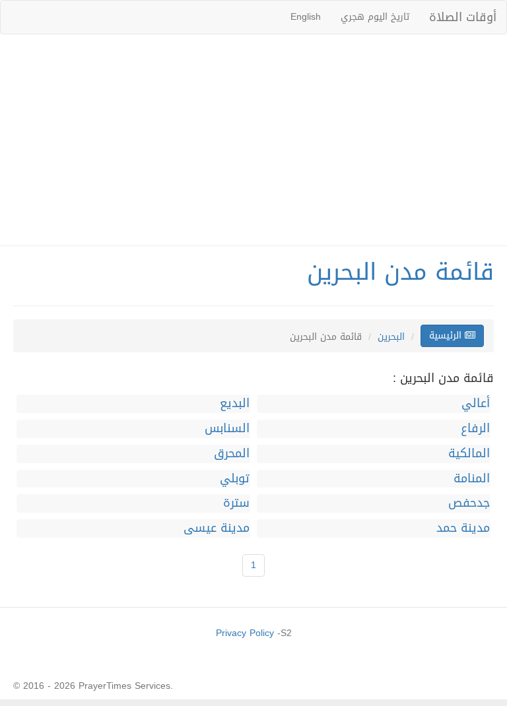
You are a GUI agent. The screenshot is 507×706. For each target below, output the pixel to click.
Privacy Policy (245, 633)
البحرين (391, 337)
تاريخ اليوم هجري (375, 17)
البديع (235, 404)
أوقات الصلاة (462, 17)
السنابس (227, 429)
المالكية (469, 454)
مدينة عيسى (217, 528)
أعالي (475, 404)
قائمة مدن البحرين (400, 271)
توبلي (235, 479)
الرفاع (475, 429)
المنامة (472, 479)
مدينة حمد (463, 528)
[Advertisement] (253, 140)
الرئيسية (447, 335)
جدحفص (469, 503)
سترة (236, 503)
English (305, 17)
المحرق (232, 454)
